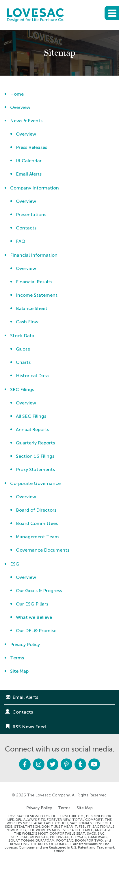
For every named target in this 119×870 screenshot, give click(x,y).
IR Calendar (29, 160)
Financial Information (33, 255)
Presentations (31, 214)
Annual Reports (32, 429)
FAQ (20, 241)
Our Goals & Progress (39, 590)
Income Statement (36, 295)
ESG (14, 564)
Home (17, 94)
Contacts (26, 228)
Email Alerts (29, 174)
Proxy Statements (35, 469)
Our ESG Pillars (32, 604)
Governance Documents (42, 550)
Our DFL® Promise (36, 630)
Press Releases (31, 147)
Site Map (19, 671)
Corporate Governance (35, 483)
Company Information (34, 188)
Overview (20, 107)
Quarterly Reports (35, 443)
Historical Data (32, 375)
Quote (23, 349)
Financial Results (34, 281)
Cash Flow (27, 321)
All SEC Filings (31, 416)
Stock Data (22, 335)
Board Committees (37, 523)
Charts (23, 362)
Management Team (37, 536)
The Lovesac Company (48, 795)
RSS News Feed (29, 726)
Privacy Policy (25, 644)
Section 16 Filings (35, 456)
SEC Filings (22, 389)
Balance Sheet (31, 308)
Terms (17, 658)
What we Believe (34, 617)
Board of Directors (36, 510)
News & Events (26, 120)
